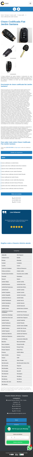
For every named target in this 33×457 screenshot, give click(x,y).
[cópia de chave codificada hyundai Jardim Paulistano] (8, 66)
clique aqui (17, 147)
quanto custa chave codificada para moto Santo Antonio (14, 185)
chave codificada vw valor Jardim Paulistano (11, 171)
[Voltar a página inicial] (4, 3)
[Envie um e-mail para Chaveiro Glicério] (18, 9)
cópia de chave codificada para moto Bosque (11, 168)
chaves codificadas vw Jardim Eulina (9, 163)
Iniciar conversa (17, 442)
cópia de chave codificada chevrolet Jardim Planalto (13, 174)
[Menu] (30, 3)
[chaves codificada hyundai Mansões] (24, 51)
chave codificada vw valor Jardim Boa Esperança (12, 180)
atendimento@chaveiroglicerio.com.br (17, 413)
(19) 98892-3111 (17, 200)
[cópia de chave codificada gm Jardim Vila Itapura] (8, 35)
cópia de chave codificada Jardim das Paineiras (12, 188)
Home (16, 420)
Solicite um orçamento (17, 152)
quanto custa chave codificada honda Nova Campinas (13, 165)
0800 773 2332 (17, 202)
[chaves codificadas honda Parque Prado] (24, 35)
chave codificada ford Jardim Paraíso (9, 177)
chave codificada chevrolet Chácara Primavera (12, 182)
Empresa (16, 424)
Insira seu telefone (17, 434)
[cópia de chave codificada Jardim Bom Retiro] (8, 51)
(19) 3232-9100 (10, 147)
